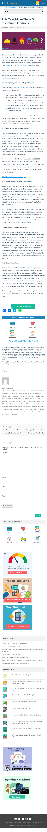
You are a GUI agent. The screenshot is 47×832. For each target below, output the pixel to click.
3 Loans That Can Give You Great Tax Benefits (26, 715)
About (6, 822)
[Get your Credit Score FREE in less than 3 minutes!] (17, 577)
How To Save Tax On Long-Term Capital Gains (26, 728)
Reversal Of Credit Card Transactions (24, 701)
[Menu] (43, 3)
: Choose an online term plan (14, 177)
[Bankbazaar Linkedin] (19, 819)
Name (4, 477)
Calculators (37, 542)
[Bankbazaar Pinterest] (30, 819)
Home (7, 7)
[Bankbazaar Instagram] (26, 819)
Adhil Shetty (8, 27)
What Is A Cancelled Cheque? (21, 675)
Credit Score (12, 337)
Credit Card (12, 327)
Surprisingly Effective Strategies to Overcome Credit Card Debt (22, 660)
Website (4, 496)
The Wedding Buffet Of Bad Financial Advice (16, 663)
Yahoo (16, 371)
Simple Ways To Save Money (11, 654)
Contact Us (18, 822)
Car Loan (23, 542)
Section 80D (21, 65)
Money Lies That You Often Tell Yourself (14, 643)
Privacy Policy (34, 825)
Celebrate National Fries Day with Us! (14, 646)
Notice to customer (37, 822)
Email (4, 487)
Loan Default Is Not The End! (21, 708)
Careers (11, 822)
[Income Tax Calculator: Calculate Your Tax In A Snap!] (17, 630)
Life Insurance (20, 87)
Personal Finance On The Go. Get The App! (23, 341)
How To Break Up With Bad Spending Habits (16, 657)
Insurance (13, 7)
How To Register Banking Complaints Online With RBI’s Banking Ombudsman (27, 722)
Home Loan (32, 337)
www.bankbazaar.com (24, 357)
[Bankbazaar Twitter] (15, 819)
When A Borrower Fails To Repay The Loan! (25, 695)
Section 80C (10, 65)
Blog (24, 822)
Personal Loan (32, 327)
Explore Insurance (23, 306)
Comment (5, 452)
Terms (29, 822)
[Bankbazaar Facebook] (23, 819)
